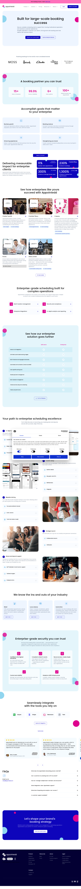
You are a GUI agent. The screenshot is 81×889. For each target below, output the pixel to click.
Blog (41, 856)
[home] (8, 6)
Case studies (32, 860)
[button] (26, 6)
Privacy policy (65, 858)
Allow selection (40, 456)
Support (30, 874)
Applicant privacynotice (66, 863)
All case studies (40, 275)
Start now (47, 1)
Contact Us (31, 872)
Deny (22, 456)
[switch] (33, 452)
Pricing (40, 6)
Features (31, 856)
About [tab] (59, 435)
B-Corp (51, 856)
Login (64, 6)
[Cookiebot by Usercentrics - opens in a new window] (62, 431)
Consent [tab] (21, 435)
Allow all (59, 456)
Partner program (54, 858)
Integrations (31, 858)
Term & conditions (66, 856)
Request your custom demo (33, 37)
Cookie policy (65, 860)
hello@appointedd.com (8, 780)
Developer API (32, 864)
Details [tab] (40, 435)
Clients (51, 860)
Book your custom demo (40, 831)
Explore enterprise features (48, 37)
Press (41, 858)
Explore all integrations (41, 723)
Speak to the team (73, 6)
